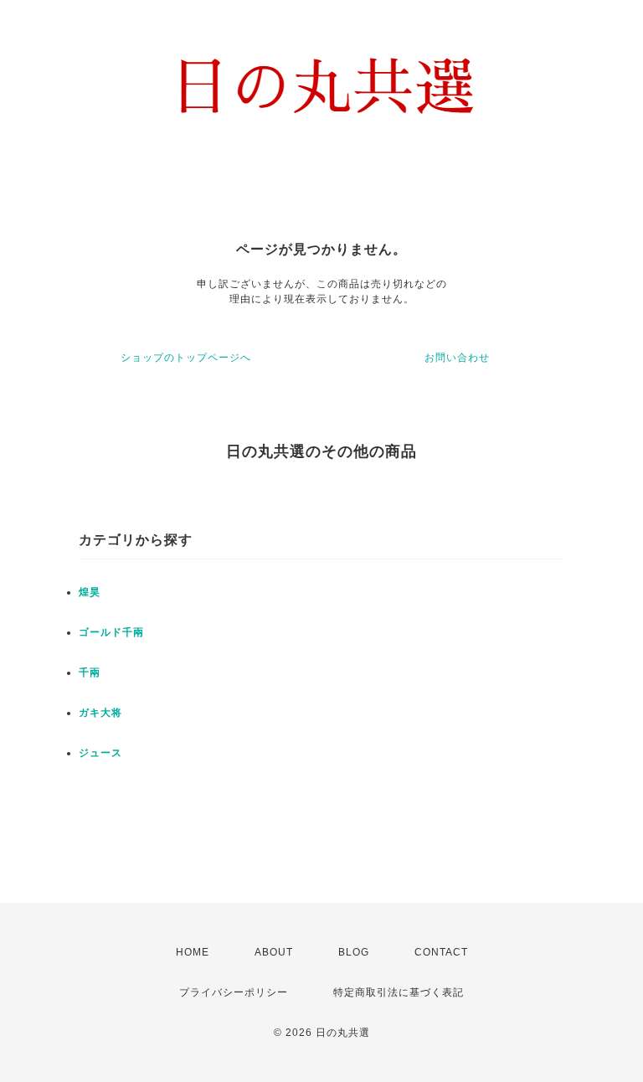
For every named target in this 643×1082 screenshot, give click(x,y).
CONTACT (441, 952)
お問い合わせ (457, 357)
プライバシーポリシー (233, 992)
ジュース (100, 753)
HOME (192, 952)
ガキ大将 (100, 713)
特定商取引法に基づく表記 (398, 992)
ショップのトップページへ (186, 357)
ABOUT (274, 952)
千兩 (89, 672)
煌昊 (89, 592)
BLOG (353, 952)
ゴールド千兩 (111, 632)
